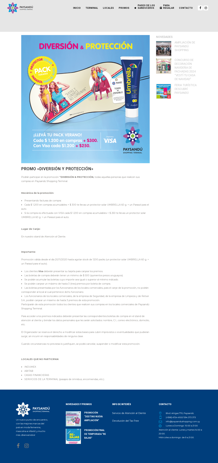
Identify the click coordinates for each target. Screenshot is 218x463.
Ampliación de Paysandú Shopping (185, 46)
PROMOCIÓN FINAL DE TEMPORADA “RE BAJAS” (95, 434)
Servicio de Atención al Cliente (129, 413)
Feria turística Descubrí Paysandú (186, 88)
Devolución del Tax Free (125, 420)
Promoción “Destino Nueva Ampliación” (93, 416)
